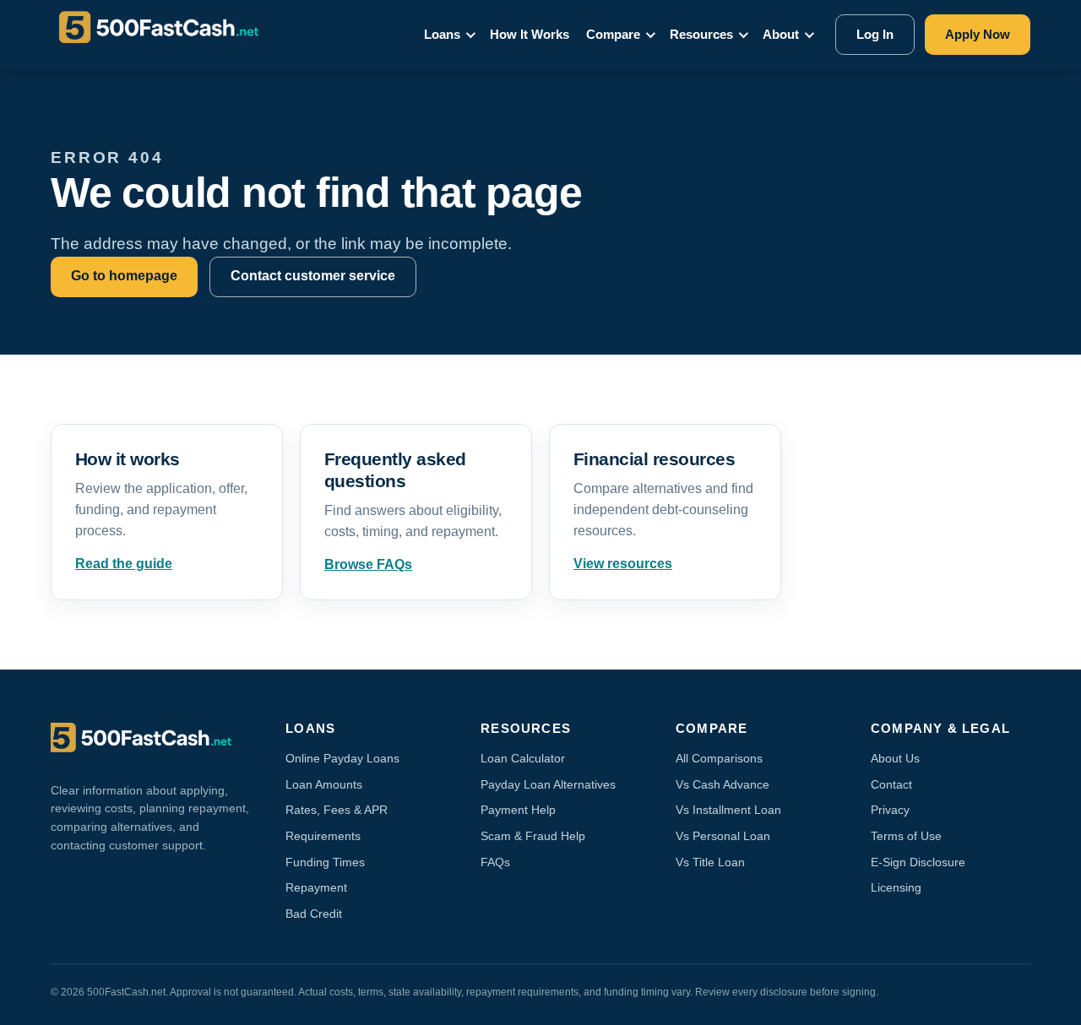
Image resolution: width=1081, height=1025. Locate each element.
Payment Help (518, 809)
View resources (622, 563)
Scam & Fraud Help (533, 836)
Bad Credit (313, 913)
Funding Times (325, 862)
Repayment (316, 887)
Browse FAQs (368, 564)
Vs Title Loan (710, 862)
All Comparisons (719, 758)
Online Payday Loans (342, 758)
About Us (895, 758)
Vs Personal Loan (723, 836)
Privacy (890, 809)
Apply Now (977, 34)
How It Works (529, 34)
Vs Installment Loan (728, 809)
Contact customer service (313, 275)
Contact (891, 784)
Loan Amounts (323, 784)
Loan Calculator (523, 758)
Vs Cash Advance (722, 784)
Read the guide (123, 563)
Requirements (323, 836)
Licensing (896, 887)
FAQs (495, 862)
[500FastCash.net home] (174, 34)
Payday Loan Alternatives (548, 784)
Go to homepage (124, 275)
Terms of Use (906, 836)
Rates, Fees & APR (336, 809)
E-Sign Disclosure (918, 862)
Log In (875, 34)
